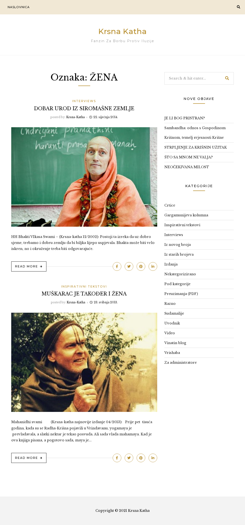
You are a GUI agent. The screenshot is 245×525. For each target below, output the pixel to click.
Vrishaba (172, 353)
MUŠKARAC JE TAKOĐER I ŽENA (84, 294)
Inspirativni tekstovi (84, 286)
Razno (170, 303)
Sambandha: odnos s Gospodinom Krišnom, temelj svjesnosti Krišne (195, 133)
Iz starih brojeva (179, 254)
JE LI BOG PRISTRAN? (184, 118)
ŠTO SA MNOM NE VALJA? (188, 157)
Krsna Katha (122, 31)
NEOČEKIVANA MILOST (186, 167)
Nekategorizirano (180, 274)
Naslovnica (19, 7)
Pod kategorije (177, 284)
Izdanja (171, 264)
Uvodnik (172, 323)
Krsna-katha (75, 117)
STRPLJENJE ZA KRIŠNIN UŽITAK (195, 147)
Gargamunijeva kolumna (186, 215)
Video (169, 333)
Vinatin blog (175, 343)
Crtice (169, 205)
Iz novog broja (177, 244)
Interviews (84, 101)
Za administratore (180, 362)
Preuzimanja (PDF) (181, 294)
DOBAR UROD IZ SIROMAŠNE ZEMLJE (84, 108)
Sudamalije (174, 313)
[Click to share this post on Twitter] (129, 266)
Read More (26, 266)
